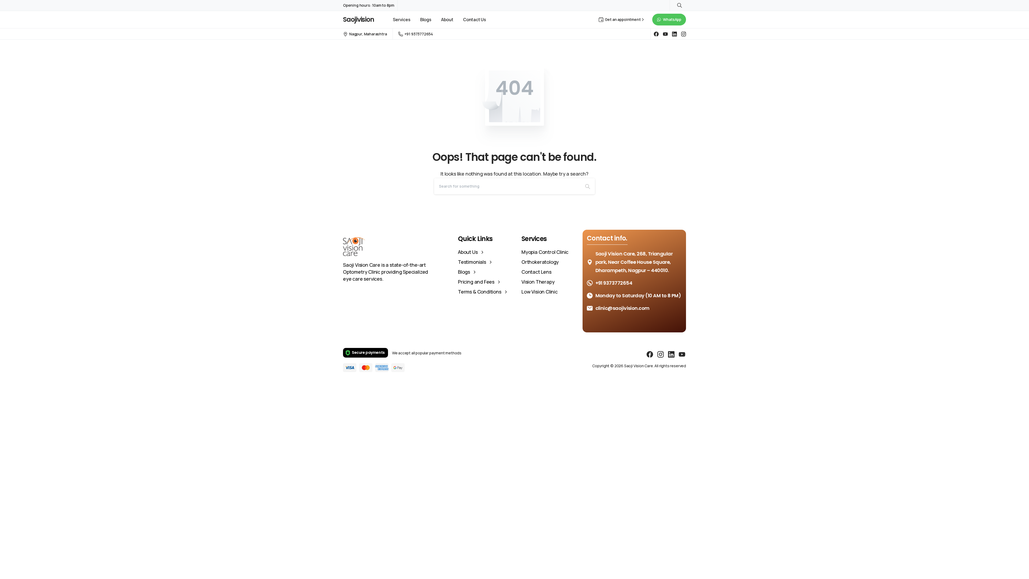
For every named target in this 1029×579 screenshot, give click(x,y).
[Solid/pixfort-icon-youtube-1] (682, 354)
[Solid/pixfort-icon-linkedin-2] (671, 354)
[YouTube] (665, 34)
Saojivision (358, 19)
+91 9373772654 (418, 33)
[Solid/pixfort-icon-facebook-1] (649, 354)
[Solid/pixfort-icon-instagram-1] (660, 354)
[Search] (587, 186)
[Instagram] (683, 34)
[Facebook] (656, 34)
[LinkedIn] (674, 34)
